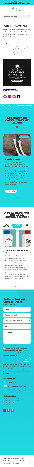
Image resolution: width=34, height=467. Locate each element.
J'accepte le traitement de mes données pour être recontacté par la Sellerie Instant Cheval (15, 352)
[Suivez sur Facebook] (4, 410)
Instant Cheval (9, 256)
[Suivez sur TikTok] (12, 410)
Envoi (26, 359)
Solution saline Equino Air (16, 251)
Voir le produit (11, 195)
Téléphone (17, 2)
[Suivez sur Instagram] (8, 410)
